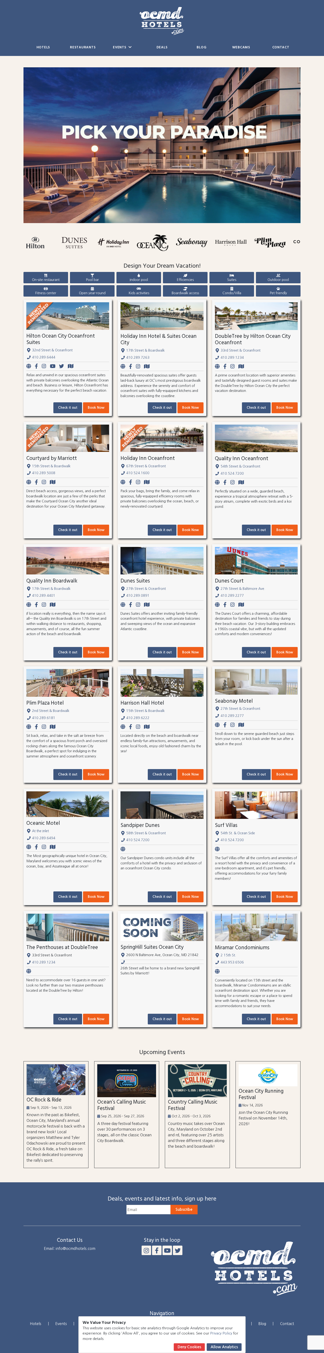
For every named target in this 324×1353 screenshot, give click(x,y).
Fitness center (45, 293)
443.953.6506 (232, 962)
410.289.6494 (43, 838)
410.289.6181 (43, 718)
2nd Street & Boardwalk (50, 710)
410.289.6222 (137, 718)
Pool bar (92, 279)
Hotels (43, 47)
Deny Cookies (189, 1347)
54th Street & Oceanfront (240, 466)
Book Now (96, 407)
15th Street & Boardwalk (51, 466)
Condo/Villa (231, 293)
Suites (231, 279)
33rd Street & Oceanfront (240, 350)
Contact (280, 47)
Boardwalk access (185, 293)
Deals (162, 47)
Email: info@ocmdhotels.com (69, 1248)
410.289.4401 (43, 595)
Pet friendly (278, 293)
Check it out (67, 407)
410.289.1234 (232, 357)
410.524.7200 (232, 473)
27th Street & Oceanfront (146, 588)
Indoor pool (139, 279)
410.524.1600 (137, 473)
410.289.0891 (137, 595)
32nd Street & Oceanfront (52, 350)
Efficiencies (185, 279)
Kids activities (139, 293)
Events (120, 47)
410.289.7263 (137, 357)
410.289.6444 (43, 357)
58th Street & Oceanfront (146, 833)
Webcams (241, 47)
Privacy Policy (221, 1333)
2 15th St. (228, 955)
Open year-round (92, 293)
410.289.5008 (43, 473)
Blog (201, 47)
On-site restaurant (46, 279)
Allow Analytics (224, 1347)
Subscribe (184, 1209)
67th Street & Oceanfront (146, 466)
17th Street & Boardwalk (145, 350)
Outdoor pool (278, 279)
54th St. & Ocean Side (238, 833)
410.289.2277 (232, 595)
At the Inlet (40, 831)
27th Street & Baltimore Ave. (243, 588)
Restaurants (83, 47)
